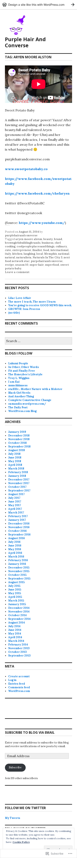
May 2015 (14, 593)
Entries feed (16, 683)
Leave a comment (17, 272)
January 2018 (17, 476)
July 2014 (14, 626)
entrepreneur (21, 250)
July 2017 (14, 498)
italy (8, 254)
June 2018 (14, 457)
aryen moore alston (28, 239)
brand (58, 239)
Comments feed (19, 687)
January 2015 (17, 604)
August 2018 (16, 450)
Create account (19, 676)
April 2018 (15, 465)
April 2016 (15, 553)
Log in (12, 680)
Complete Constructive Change (29, 400)
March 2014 (16, 641)
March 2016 (16, 556)
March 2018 (16, 468)
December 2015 (18, 567)
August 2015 (16, 582)
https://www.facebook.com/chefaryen (37, 193)
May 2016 (14, 549)
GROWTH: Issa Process (24, 309)
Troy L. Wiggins (18, 378)
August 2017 (16, 494)
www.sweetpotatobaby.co (26, 169)
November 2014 (19, 611)
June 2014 (14, 630)
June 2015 (14, 589)
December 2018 (19, 435)
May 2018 (14, 461)
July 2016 (14, 542)
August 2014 (16, 622)
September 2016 (19, 534)
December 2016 (19, 523)
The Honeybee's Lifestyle (25, 374)
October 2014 (17, 615)
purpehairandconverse (47, 261)
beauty (48, 239)
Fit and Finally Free (21, 370)
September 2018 (19, 446)
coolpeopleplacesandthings (35, 246)
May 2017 (14, 505)
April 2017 (15, 509)
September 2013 (19, 655)
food (46, 250)
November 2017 (18, 483)
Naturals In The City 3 (47, 257)
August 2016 (16, 538)
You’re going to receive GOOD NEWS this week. (40, 305)
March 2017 (16, 512)
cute (8, 250)
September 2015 (19, 578)
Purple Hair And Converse (25, 42)
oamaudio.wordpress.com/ (27, 403)
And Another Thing (21, 396)
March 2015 (16, 600)
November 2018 (19, 439)
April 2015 (15, 597)
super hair (37, 265)
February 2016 (18, 560)
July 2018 (14, 454)
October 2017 (17, 487)
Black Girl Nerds (19, 392)
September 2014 (19, 619)
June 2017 (14, 501)
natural (10, 257)
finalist (37, 250)
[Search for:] (38, 341)
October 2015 (17, 575)
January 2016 (17, 564)
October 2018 (17, 443)
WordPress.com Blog (22, 411)
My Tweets (12, 818)
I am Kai (14, 381)
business (47, 243)
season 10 (21, 265)
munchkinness (18, 385)
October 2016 (17, 531)
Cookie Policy (21, 842)
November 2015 (18, 571)
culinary (61, 246)
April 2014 (15, 637)
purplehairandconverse (21, 235)
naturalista (23, 257)
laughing (29, 254)
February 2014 (18, 644)
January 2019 (17, 432)
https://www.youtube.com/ (42, 223)
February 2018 (18, 472)
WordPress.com (19, 691)
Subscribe (15, 767)
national (63, 254)
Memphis (50, 254)
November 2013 (19, 648)
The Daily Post (18, 407)
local (39, 254)
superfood (52, 265)
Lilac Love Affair (19, 298)
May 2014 (14, 633)
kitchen (17, 254)
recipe (9, 265)
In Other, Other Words (23, 367)
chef (58, 243)
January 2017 (17, 520)
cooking (10, 246)
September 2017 (19, 490)
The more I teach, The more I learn (32, 301)
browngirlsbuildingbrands (22, 243)
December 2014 (19, 608)
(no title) (14, 312)
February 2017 (18, 516)
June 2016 (14, 545)
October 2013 (17, 652)
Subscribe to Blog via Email (30, 732)
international (59, 250)
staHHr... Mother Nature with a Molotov (35, 389)
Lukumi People (18, 363)
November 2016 (19, 527)
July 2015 (14, 586)
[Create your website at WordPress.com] (38, 4)
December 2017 (18, 479)
